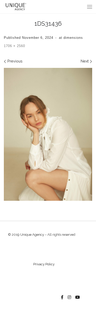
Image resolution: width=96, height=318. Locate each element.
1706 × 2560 (14, 46)
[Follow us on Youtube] (77, 297)
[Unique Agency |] (15, 6)
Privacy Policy (44, 264)
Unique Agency (32, 235)
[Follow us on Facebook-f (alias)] (62, 297)
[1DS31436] (48, 134)
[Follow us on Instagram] (69, 297)
